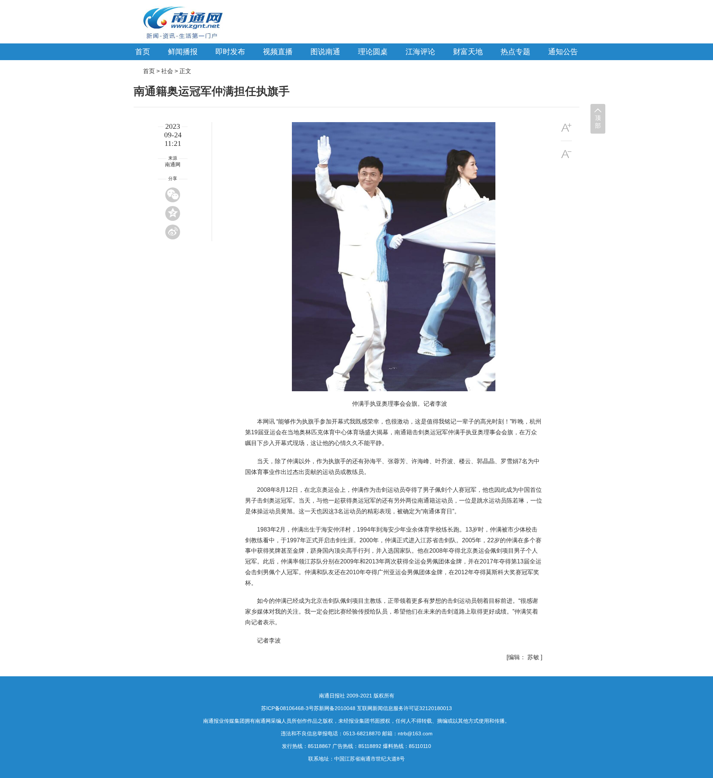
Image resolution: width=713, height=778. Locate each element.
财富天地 (468, 52)
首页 (142, 52)
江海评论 (420, 52)
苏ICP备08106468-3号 (287, 708)
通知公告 (563, 52)
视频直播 (278, 52)
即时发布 (230, 52)
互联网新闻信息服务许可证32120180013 (404, 708)
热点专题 (515, 52)
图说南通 (325, 52)
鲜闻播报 (183, 52)
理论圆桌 (373, 52)
